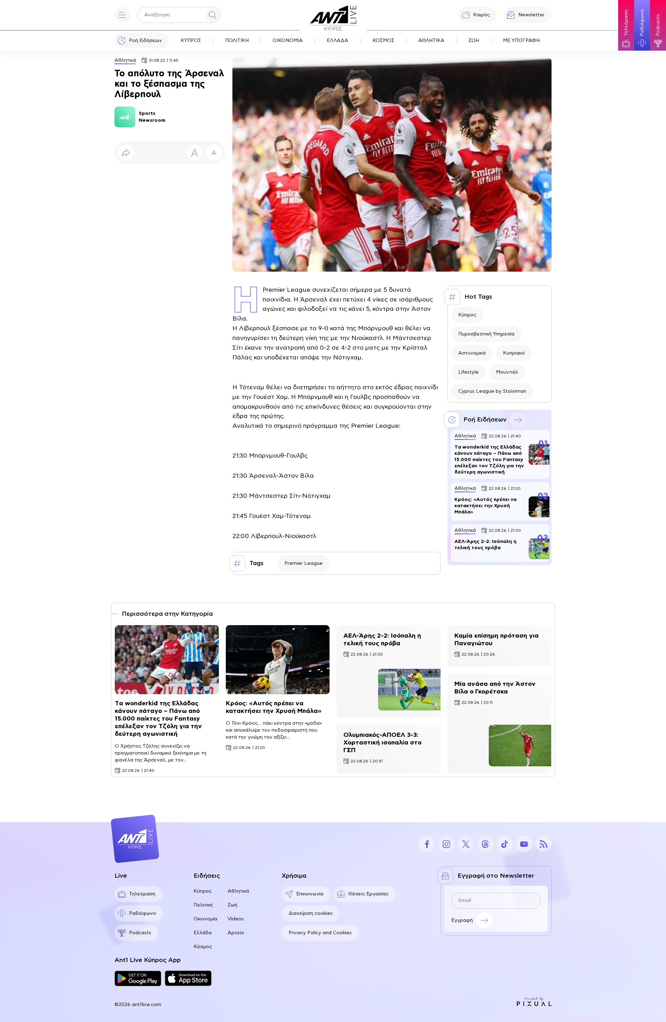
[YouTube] (524, 844)
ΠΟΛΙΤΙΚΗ (237, 40)
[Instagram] (446, 844)
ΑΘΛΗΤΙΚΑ (431, 40)
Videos (236, 919)
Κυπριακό (514, 353)
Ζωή (232, 905)
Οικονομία (205, 919)
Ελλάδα (203, 932)
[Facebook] (427, 844)
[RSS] (544, 844)
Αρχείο (236, 932)
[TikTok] (505, 844)
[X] (466, 844)
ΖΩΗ (473, 40)
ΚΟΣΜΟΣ (383, 40)
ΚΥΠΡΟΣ (191, 40)
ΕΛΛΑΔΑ (337, 40)
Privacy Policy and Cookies (320, 932)
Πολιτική (203, 905)
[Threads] (485, 844)
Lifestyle (468, 372)
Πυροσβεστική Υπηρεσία (486, 334)
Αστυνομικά (472, 353)
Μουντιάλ (507, 372)
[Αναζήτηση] (213, 15)
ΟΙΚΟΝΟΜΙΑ (288, 40)
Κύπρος (467, 315)
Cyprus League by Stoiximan (492, 391)
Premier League (303, 563)
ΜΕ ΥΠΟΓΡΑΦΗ (521, 40)
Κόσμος (203, 946)
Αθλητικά (125, 60)
